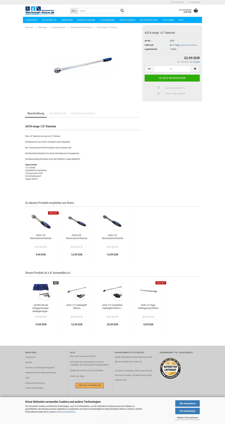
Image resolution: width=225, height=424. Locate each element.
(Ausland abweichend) (188, 45)
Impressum (30, 357)
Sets (181, 20)
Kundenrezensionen (83, 113)
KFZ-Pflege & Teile (149, 20)
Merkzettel (195, 2)
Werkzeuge (67, 20)
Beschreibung (36, 113)
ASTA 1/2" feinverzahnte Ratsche (112, 237)
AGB (27, 378)
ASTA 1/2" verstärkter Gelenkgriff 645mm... (112, 306)
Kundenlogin (178, 2)
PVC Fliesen (168, 20)
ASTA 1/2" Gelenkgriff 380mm (76, 306)
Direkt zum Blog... (77, 376)
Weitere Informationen (187, 417)
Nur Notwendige (187, 411)
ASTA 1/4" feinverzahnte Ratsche (40, 237)
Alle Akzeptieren (188, 403)
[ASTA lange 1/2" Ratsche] (82, 65)
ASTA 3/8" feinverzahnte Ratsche (76, 237)
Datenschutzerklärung (65, 412)
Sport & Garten (127, 20)
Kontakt (28, 362)
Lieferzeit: (149, 45)
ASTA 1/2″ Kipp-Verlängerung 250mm (148, 306)
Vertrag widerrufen (89, 385)
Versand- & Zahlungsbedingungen (39, 367)
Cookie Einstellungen (34, 388)
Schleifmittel (49, 20)
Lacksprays (32, 20)
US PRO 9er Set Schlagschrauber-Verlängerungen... (40, 308)
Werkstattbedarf (86, 20)
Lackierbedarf (107, 20)
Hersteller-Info (57, 113)
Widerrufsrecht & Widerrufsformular (40, 372)
